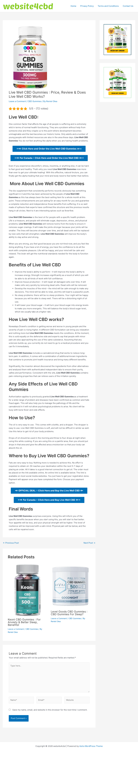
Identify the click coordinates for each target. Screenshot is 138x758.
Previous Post (11, 543)
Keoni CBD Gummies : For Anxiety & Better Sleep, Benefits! (24, 622)
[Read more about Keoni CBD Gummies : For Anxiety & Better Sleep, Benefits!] (27, 590)
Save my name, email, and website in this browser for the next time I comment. (49, 710)
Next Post (89, 543)
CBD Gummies (35, 101)
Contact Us (128, 6)
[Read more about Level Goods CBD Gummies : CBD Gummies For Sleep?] (70, 586)
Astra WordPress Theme (91, 746)
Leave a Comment (17, 101)
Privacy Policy (87, 6)
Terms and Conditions (108, 6)
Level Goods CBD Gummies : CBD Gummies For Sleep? (69, 613)
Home (73, 6)
